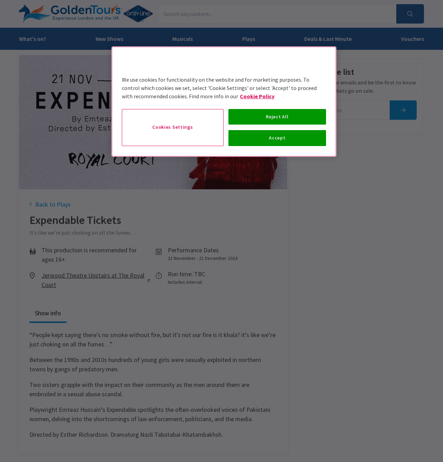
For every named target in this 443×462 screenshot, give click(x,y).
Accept (277, 138)
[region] (223, 101)
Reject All (277, 117)
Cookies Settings (172, 127)
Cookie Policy (257, 96)
